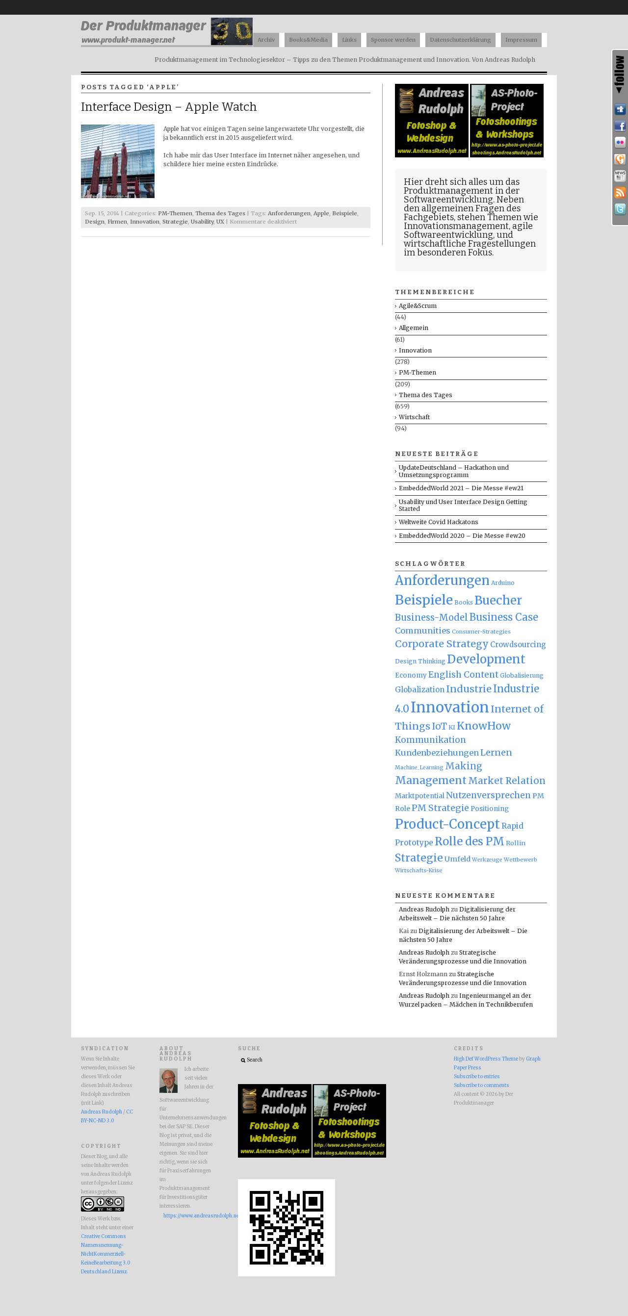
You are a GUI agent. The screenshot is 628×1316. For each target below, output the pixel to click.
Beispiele (344, 213)
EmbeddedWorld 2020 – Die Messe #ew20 (462, 535)
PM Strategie (440, 807)
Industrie (469, 689)
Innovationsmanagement (456, 226)
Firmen (117, 221)
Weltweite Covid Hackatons (438, 522)
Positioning (490, 809)
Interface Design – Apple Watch (169, 107)
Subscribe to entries (477, 1077)
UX (220, 221)
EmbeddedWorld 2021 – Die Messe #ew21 (461, 488)
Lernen (496, 752)
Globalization (420, 689)
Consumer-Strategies (481, 631)
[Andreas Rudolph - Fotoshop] (432, 155)
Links (349, 39)
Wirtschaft (414, 417)
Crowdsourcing (518, 644)
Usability (202, 221)
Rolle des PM (469, 841)
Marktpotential (420, 796)
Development (486, 659)
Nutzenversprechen (488, 795)
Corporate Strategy (442, 644)
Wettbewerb (520, 859)
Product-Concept (447, 824)
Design (95, 221)
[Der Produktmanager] (167, 44)
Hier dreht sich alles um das (462, 182)
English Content (463, 674)
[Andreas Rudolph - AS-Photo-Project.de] (507, 155)
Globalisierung (522, 675)
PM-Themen (175, 213)
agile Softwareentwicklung (468, 230)
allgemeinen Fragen (462, 208)
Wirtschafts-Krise (419, 870)
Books (463, 602)
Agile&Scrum (418, 305)
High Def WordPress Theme (486, 1059)
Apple (321, 213)
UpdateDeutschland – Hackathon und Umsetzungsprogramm (454, 471)
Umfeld (458, 859)
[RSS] (620, 193)
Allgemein (413, 327)
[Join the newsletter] (620, 176)
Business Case (504, 617)
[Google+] (620, 159)
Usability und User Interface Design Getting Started (463, 505)
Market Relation (507, 780)
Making (463, 766)
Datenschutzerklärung (460, 39)
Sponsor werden (393, 39)
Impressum (521, 39)
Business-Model (431, 617)
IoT (439, 726)
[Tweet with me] (620, 209)
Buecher (498, 600)
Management (431, 780)
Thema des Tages (220, 213)
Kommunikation (430, 739)
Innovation (144, 221)
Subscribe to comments (481, 1085)
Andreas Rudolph (424, 909)
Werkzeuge (487, 860)
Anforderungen (289, 213)
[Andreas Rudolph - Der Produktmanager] (286, 1275)
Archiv (266, 39)
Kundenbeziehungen (437, 753)
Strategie (175, 221)
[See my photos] (620, 143)
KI (451, 727)
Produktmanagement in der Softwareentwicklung (462, 195)
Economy (411, 675)
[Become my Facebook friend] (620, 126)
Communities (422, 630)
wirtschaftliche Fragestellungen (470, 243)
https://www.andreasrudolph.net (188, 1216)
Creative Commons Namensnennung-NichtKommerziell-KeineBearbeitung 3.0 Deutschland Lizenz (105, 1254)
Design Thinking (420, 661)
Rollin (515, 843)
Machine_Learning (419, 767)
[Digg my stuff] (620, 109)
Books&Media (308, 39)
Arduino (503, 582)
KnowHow (484, 726)
